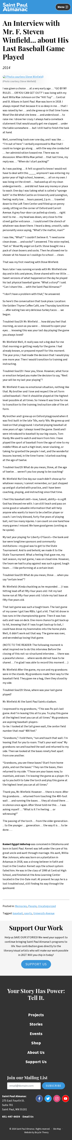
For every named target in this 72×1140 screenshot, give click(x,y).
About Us (36, 1052)
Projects (36, 1015)
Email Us (28, 1117)
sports (28, 913)
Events (36, 1034)
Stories (36, 1024)
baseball (18, 913)
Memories (21, 906)
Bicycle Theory (42, 1132)
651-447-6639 (11, 1117)
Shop (36, 1043)
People (32, 906)
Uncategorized (47, 906)
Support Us (36, 964)
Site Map (57, 1129)
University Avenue (44, 913)
